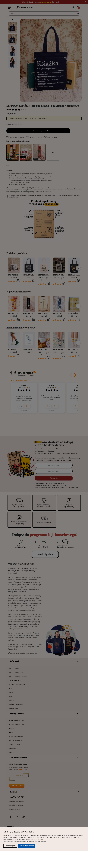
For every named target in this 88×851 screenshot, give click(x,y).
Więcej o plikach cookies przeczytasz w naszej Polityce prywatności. (24, 841)
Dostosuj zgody (10, 845)
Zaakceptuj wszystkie (26, 845)
